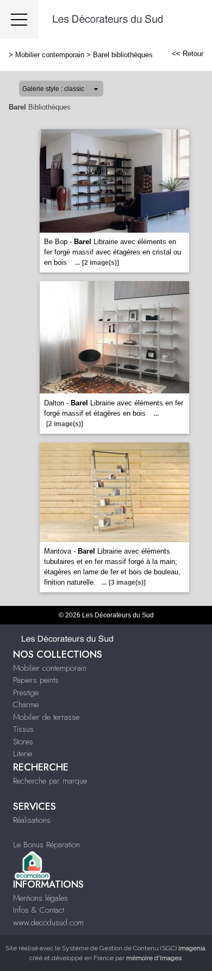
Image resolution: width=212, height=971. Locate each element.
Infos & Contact (38, 910)
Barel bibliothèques (123, 55)
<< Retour (187, 54)
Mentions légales (40, 898)
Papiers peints (36, 680)
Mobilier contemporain (49, 55)
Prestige (26, 693)
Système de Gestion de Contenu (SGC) (133, 948)
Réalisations (32, 820)
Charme (26, 705)
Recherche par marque (50, 781)
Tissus (23, 729)
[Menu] (19, 19)
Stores (23, 742)
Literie (22, 754)
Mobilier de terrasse (46, 717)
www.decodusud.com (48, 922)
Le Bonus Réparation (46, 845)
